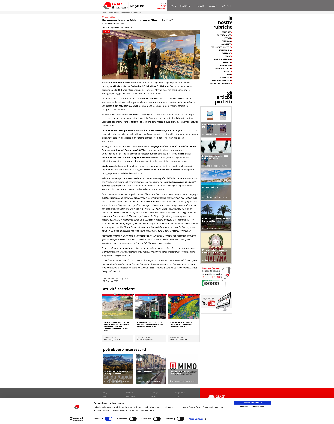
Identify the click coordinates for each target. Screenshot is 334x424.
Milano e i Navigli (144, 371)
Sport (228, 56)
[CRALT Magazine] (115, 5)
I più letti (199, 5)
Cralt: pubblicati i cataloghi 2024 (214, 125)
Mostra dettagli (196, 419)
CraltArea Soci (161, 7)
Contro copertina (221, 80)
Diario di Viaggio (222, 59)
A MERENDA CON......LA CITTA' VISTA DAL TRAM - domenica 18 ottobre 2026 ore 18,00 (150, 324)
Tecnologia (225, 50)
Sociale (227, 71)
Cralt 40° (226, 32)
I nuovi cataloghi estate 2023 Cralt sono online (215, 157)
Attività (227, 62)
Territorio (225, 65)
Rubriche (185, 5)
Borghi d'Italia (223, 68)
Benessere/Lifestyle (221, 47)
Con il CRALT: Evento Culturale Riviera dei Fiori (216, 219)
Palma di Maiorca (210, 187)
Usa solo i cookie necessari (252, 406)
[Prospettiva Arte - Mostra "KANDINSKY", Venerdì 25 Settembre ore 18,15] (183, 307)
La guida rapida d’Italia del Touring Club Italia (116, 372)
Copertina (225, 77)
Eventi (227, 38)
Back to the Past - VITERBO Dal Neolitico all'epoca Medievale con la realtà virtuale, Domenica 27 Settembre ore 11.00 (116, 326)
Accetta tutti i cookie (252, 403)
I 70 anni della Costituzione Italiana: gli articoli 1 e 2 (214, 251)
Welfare (226, 53)
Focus (106, 32)
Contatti (226, 5)
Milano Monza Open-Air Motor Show (180, 372)
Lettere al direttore (220, 83)
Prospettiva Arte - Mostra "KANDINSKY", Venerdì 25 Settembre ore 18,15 (181, 324)
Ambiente (226, 44)
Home (173, 5)
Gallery (213, 5)
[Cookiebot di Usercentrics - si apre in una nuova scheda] (76, 419)
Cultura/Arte (224, 35)
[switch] (133, 419)
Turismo (226, 41)
